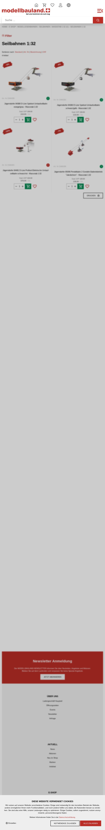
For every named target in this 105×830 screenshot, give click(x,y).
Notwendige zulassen (65, 823)
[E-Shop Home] (26, 12)
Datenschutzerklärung (67, 817)
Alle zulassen (90, 823)
